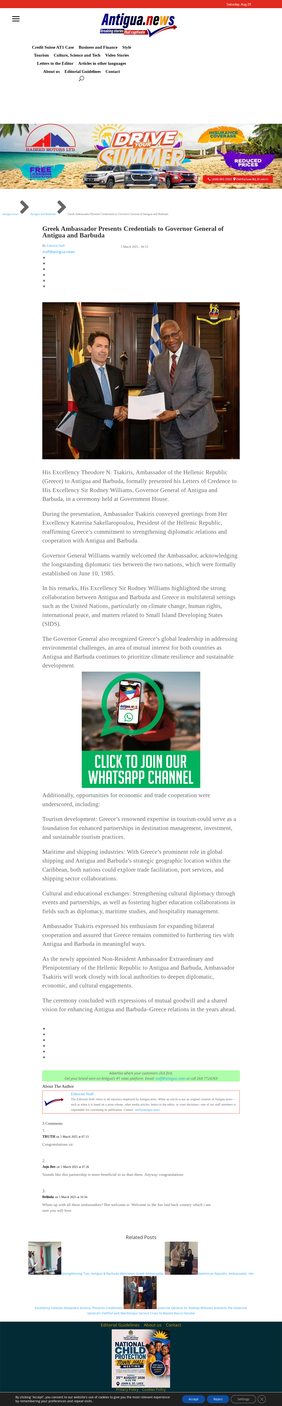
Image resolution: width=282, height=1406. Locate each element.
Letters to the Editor (55, 63)
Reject (218, 1399)
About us (51, 71)
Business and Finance (98, 47)
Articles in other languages (102, 63)
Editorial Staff (56, 245)
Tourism (41, 55)
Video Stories (117, 55)
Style (126, 47)
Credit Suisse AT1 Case (53, 47)
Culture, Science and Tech (77, 55)
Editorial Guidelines (83, 71)
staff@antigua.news (58, 251)
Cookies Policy (154, 1389)
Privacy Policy (127, 1389)
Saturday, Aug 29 (238, 4)
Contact (113, 71)
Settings (243, 1399)
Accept (194, 1399)
